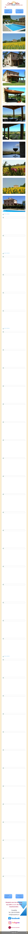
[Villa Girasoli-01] (14, 840)
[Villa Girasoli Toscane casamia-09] (14, 512)
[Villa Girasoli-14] (14, 530)
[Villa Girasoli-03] (14, 822)
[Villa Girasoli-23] (14, 103)
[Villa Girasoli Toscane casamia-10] (14, 659)
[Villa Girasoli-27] (14, 368)
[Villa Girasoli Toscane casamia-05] (14, 256)
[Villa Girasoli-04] (14, 602)
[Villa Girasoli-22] (14, 548)
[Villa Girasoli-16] (14, 386)
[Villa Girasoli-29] (14, 274)
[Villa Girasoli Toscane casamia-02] (14, 157)
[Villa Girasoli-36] (14, 85)
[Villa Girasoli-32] (6, 252)
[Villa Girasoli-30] (14, 332)
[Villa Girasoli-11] (14, 566)
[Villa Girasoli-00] (6, 213)
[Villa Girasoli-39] (14, 175)
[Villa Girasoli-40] (14, 49)
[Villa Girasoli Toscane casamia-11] (14, 714)
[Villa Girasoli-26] (14, 422)
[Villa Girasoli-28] (6, 328)
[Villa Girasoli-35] (14, 139)
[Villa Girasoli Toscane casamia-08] (14, 67)
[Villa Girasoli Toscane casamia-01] (14, 620)
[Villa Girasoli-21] (14, 494)
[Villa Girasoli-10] (14, 858)
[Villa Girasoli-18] (14, 311)
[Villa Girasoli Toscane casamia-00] (14, 678)
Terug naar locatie (7, 11)
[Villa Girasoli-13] (14, 193)
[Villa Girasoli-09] (14, 31)
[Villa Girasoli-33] (14, 211)
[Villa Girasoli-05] (14, 584)
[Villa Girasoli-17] (14, 350)
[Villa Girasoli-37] (6, 656)
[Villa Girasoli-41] (14, 876)
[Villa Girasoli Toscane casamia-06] (14, 638)
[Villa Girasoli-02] (14, 804)
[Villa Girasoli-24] (14, 404)
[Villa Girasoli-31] (14, 768)
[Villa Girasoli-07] (14, 476)
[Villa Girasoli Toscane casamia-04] (14, 696)
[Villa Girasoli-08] (14, 458)
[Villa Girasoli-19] (14, 292)
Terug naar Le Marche (19, 11)
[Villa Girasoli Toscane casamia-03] (14, 750)
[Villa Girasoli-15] (14, 440)
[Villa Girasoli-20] (14, 217)
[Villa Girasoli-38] (14, 235)
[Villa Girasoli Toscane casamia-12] (14, 732)
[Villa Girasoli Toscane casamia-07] (14, 786)
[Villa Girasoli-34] (14, 121)
